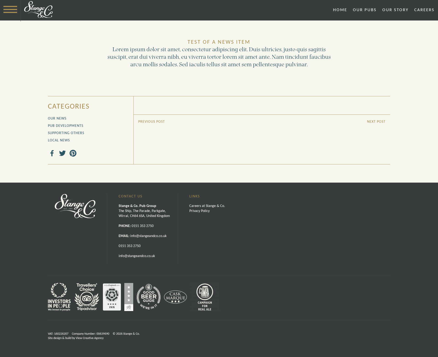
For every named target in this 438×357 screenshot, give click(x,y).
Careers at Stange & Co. (207, 206)
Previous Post (151, 122)
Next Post (376, 122)
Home (340, 10)
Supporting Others (66, 133)
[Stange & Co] (38, 10)
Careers (424, 10)
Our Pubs (365, 10)
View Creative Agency (90, 338)
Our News (57, 118)
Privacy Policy (199, 211)
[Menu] (10, 9)
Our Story (395, 10)
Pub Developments (65, 126)
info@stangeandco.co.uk (137, 256)
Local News (59, 140)
